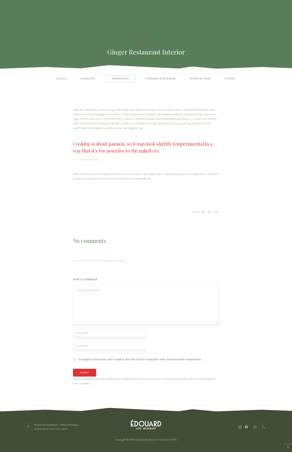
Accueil (61, 78)
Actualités (88, 78)
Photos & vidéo (200, 78)
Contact (230, 78)
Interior (146, 42)
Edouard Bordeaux (145, 439)
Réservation (120, 78)
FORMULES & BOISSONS (161, 78)
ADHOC (173, 439)
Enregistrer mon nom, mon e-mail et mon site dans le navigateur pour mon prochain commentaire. (140, 359)
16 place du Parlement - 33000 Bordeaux (56, 424)
